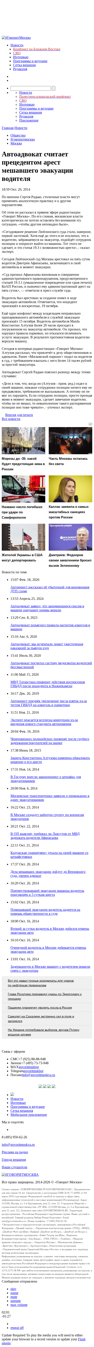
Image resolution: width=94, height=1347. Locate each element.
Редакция (20, 69)
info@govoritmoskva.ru (38, 1075)
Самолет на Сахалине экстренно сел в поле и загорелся (41, 1019)
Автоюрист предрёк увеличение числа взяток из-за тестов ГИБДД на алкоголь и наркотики (48, 703)
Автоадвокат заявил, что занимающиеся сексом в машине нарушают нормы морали (47, 608)
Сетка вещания (24, 65)
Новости (16, 45)
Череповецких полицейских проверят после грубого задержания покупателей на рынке (49, 741)
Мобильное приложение (28, 1114)
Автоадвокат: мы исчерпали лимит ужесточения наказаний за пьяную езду (46, 646)
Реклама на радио (15, 1152)
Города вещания (14, 1159)
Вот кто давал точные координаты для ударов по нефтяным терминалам (41, 983)
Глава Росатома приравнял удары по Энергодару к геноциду (45, 996)
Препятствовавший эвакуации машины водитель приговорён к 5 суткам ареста (47, 893)
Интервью (20, 57)
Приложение (28, 120)
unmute (15, 1301)
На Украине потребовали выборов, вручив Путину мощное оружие (43, 1032)
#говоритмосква (22, 139)
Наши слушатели (14, 1167)
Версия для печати (19, 415)
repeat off (17, 1328)
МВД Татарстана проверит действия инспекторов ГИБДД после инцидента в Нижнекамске (47, 684)
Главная (8, 128)
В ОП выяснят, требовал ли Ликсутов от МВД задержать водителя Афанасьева (45, 836)
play (13, 1289)
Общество (18, 135)
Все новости (11, 419)
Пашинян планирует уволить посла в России (40, 1007)
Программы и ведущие (30, 61)
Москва (16, 143)
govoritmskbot (29, 1067)
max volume (19, 1305)
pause (14, 1293)
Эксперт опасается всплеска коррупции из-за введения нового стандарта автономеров (44, 722)
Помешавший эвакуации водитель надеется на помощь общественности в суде (45, 912)
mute (13, 1297)
